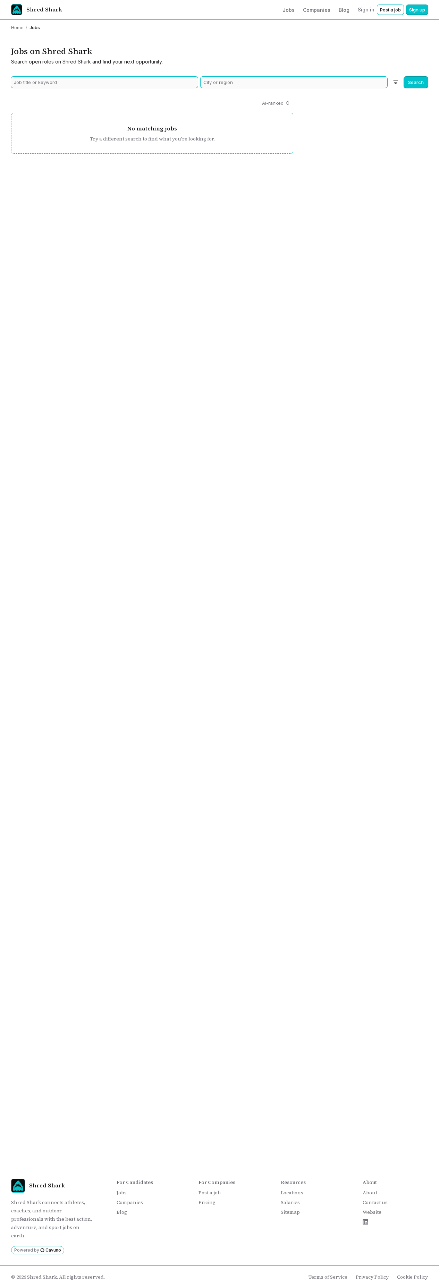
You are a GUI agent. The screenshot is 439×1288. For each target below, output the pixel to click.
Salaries (290, 1202)
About (370, 1192)
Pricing (207, 1202)
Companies (130, 1202)
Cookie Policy (412, 1276)
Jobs (122, 1192)
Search (416, 82)
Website (372, 1212)
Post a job (390, 9)
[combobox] (104, 82)
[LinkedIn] (365, 1222)
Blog (122, 1212)
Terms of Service (328, 1276)
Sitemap (290, 1212)
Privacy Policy (372, 1276)
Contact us (375, 1202)
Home (17, 27)
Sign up (417, 9)
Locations (292, 1192)
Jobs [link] (34, 27)
